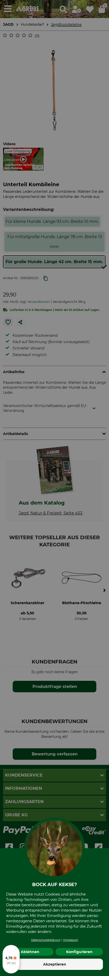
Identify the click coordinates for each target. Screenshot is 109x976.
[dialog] (54, 488)
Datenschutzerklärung (45, 940)
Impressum (70, 940)
